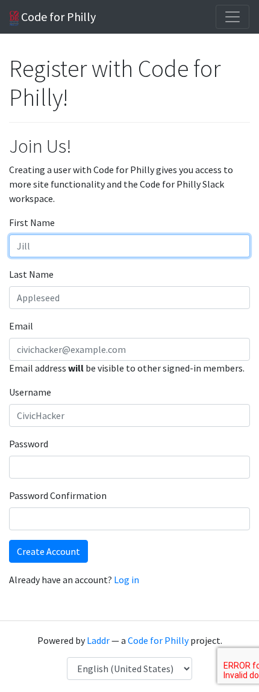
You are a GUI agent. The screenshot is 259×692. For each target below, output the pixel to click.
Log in (126, 580)
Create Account (48, 551)
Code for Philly (57, 16)
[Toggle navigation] (232, 17)
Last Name (31, 274)
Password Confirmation (58, 495)
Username (30, 392)
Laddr (98, 640)
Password (28, 444)
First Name (32, 222)
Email (21, 326)
